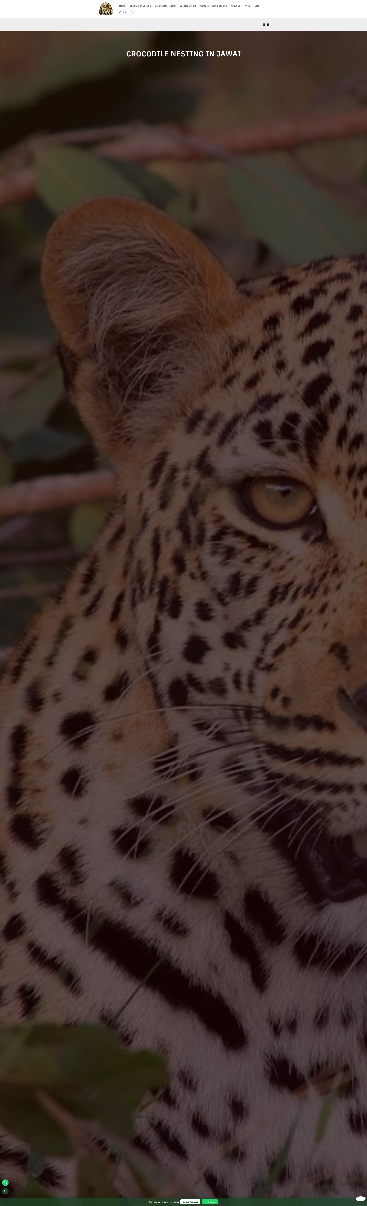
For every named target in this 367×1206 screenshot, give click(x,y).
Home (122, 5)
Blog (257, 5)
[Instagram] (264, 24)
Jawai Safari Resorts (165, 5)
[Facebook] (268, 24)
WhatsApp (211, 1202)
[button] (132, 12)
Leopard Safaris (188, 5)
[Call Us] (5, 1191)
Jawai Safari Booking (140, 5)
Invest (247, 5)
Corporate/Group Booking (213, 5)
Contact (123, 12)
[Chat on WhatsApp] (5, 1182)
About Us (235, 5)
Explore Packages (190, 1202)
